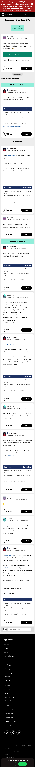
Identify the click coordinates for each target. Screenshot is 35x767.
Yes (21, 764)
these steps (7, 10)
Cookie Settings (8, 751)
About (6, 648)
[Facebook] (18, 732)
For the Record (9, 656)
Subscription (25, 60)
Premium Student (10, 721)
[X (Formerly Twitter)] (12, 732)
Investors (7, 677)
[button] (31, 37)
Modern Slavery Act (9, 757)
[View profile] (4, 37)
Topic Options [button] (17, 74)
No (14, 764)
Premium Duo (8, 714)
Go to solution (18, 29)
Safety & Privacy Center (14, 746)
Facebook (13, 563)
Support (7, 689)
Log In (27, 14)
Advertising (8, 673)
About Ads (16, 751)
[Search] (22, 14)
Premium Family (9, 717)
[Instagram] (6, 732)
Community (10, 14)
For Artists (7, 665)
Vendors (7, 680)
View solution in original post (12, 127)
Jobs (6, 652)
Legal (5, 746)
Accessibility (7, 754)
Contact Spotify (9, 701)
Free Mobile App (9, 697)
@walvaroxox (10, 156)
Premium (18, 60)
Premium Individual (10, 710)
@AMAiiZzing (10, 344)
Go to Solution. (14, 54)
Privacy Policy (7, 749)
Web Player (8, 693)
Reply (27, 68)
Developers (8, 669)
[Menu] (31, 14)
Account (11, 60)
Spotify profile (10, 455)
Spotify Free (8, 725)
